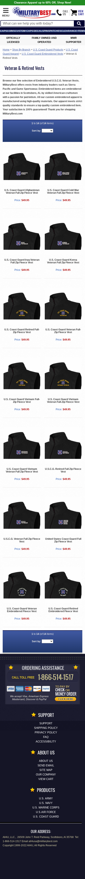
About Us (46, 760)
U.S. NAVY (46, 803)
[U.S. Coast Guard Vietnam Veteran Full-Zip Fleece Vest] (63, 375)
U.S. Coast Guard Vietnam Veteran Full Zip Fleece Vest (22, 470)
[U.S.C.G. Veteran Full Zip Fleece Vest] (22, 515)
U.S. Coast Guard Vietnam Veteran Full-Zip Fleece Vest (63, 400)
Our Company (46, 774)
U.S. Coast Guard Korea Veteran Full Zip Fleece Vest (63, 261)
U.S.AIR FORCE (46, 812)
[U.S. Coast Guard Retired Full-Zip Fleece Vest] (22, 306)
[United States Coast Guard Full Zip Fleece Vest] (63, 515)
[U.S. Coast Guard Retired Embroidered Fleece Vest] (63, 585)
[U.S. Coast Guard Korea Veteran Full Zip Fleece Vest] (63, 236)
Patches (55, 30)
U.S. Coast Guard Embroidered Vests (42, 53)
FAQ (45, 737)
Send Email (46, 765)
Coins (11, 30)
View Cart (45, 779)
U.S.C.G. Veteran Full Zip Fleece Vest (22, 540)
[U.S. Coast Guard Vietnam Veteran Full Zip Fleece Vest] (22, 445)
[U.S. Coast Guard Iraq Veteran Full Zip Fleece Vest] (22, 236)
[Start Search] (79, 23)
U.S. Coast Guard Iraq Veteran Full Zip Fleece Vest (21, 261)
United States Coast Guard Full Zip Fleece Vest (63, 540)
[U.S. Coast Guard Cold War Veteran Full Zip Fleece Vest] (63, 166)
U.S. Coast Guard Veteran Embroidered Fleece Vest (22, 610)
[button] (6, 12)
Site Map (45, 770)
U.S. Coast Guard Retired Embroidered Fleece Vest (63, 610)
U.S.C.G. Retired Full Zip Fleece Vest (63, 470)
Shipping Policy (46, 727)
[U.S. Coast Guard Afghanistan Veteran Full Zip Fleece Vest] (22, 166)
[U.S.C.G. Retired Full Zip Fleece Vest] (63, 445)
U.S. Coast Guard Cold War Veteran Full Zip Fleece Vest (63, 191)
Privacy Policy (46, 732)
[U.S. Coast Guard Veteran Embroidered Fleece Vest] (22, 585)
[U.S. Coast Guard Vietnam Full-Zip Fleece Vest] (22, 375)
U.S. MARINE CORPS (45, 807)
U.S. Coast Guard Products (48, 49)
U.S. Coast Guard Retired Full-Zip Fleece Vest (21, 331)
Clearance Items (73, 30)
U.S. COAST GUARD (46, 816)
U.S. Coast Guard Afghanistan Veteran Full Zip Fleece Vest (21, 191)
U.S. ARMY (46, 798)
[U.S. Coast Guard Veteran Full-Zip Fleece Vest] (63, 306)
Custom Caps (24, 30)
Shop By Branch (21, 49)
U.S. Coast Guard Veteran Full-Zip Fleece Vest (63, 331)
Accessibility (46, 741)
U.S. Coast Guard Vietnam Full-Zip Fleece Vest (22, 400)
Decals (38, 30)
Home (6, 49)
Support (45, 723)
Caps (3, 30)
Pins (47, 30)
